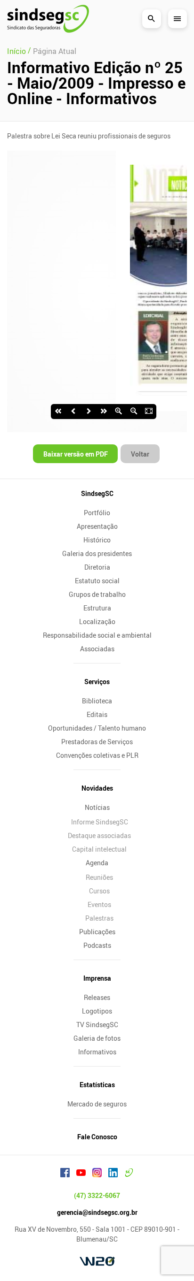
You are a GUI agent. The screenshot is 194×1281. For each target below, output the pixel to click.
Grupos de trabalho (97, 594)
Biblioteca (97, 700)
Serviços (97, 681)
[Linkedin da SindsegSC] (113, 1174)
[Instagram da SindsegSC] (97, 1174)
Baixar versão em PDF (75, 454)
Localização (97, 621)
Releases (97, 997)
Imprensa (97, 978)
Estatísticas (97, 1084)
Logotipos (97, 1010)
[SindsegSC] (48, 19)
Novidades (97, 788)
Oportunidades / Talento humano (97, 728)
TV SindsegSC (97, 1024)
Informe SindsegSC (99, 821)
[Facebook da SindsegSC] (65, 1174)
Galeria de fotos (97, 1038)
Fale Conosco (97, 1136)
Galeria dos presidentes (97, 553)
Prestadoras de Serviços (97, 741)
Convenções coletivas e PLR (97, 755)
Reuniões (99, 877)
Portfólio (97, 512)
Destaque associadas (99, 835)
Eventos (99, 904)
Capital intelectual (99, 849)
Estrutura (97, 607)
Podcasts (97, 945)
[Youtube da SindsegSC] (81, 1174)
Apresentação (97, 526)
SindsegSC (97, 493)
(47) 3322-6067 (97, 1195)
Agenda (97, 862)
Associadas (97, 648)
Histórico (97, 539)
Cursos (99, 890)
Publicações (97, 931)
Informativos (97, 1051)
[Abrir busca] (151, 18)
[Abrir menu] (177, 18)
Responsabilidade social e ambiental (97, 635)
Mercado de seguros (97, 1103)
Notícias (97, 807)
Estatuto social (97, 580)
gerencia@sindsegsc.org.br (97, 1212)
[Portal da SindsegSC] (129, 1174)
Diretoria (97, 567)
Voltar (140, 454)
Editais (97, 714)
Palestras (99, 918)
